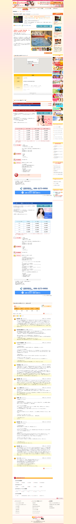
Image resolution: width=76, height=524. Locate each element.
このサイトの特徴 (40, 8)
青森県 (29, 486)
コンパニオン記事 (48, 8)
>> (51, 313)
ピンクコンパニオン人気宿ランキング (21, 504)
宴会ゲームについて (35, 507)
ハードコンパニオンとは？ (58, 132)
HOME (18, 11)
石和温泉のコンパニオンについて (58, 152)
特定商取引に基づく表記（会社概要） (54, 504)
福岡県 (41, 486)
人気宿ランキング (32, 8)
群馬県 (24, 14)
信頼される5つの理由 (57, 181)
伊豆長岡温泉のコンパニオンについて (58, 157)
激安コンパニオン (31, 495)
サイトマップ (17, 512)
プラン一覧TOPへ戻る (47, 195)
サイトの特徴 (56, 183)
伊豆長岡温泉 (42, 482)
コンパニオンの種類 (35, 509)
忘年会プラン (36, 495)
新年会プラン (42, 495)
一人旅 (17, 495)
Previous (31, 49)
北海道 (35, 486)
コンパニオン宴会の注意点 (58, 174)
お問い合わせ (55, 8)
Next (51, 49)
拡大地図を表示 (30, 63)
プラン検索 (25, 8)
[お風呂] (41, 38)
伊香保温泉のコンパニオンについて (58, 155)
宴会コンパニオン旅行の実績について (54, 502)
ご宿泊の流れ (17, 509)
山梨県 (23, 486)
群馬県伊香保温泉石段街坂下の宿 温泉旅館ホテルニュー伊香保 (58, 34)
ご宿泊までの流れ (57, 185)
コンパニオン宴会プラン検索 (20, 502)
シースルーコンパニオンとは (58, 135)
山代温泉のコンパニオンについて (58, 146)
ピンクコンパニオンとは (58, 130)
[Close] (37, 60)
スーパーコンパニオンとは (58, 128)
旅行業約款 (51, 506)
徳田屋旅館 (55, 22)
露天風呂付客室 (24, 495)
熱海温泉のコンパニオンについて (58, 149)
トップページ (19, 8)
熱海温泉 (23, 482)
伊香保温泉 (28, 14)
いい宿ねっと (38, 520)
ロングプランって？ (57, 165)
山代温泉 (29, 482)
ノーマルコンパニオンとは (58, 138)
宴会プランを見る (18, 25)
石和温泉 (17, 482)
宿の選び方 (55, 170)
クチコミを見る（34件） (27, 25)
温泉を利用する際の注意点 (58, 172)
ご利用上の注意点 (35, 504)
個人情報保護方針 (51, 507)
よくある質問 (17, 506)
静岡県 (17, 486)
